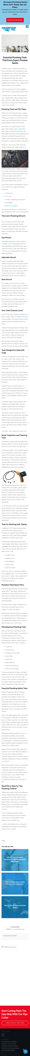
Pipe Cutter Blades (11, 206)
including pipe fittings (17, 607)
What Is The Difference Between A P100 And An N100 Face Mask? (15, 859)
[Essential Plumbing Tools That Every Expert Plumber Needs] (15, 43)
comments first (19, 929)
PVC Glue (8, 196)
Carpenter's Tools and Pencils (9, 1044)
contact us (8, 829)
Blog (3, 1035)
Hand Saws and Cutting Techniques (10, 1048)
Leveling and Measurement (8, 1050)
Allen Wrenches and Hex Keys (9, 1041)
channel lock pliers (22, 317)
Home (3, 1034)
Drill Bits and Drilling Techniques (10, 1046)
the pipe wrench (7, 244)
